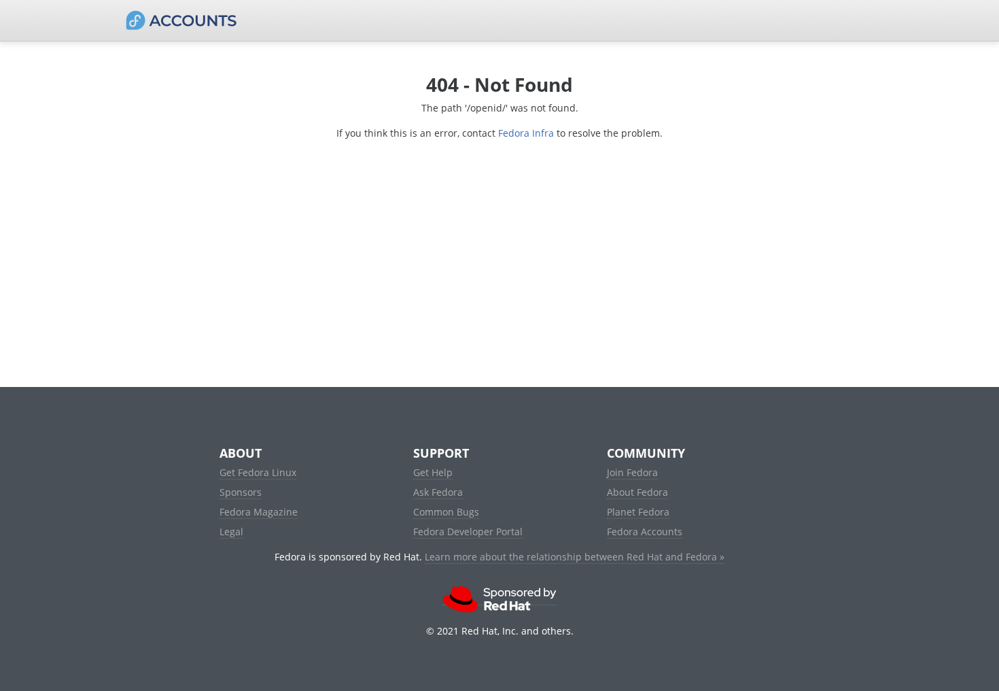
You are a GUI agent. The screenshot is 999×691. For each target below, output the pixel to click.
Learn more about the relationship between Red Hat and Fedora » (574, 556)
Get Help (433, 472)
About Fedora (637, 492)
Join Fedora (632, 472)
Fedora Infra (526, 133)
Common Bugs (446, 511)
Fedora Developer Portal (468, 531)
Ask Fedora (438, 492)
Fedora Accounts (644, 531)
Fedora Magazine (259, 511)
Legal (231, 531)
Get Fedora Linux (258, 472)
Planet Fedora (638, 511)
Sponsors (241, 492)
